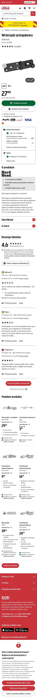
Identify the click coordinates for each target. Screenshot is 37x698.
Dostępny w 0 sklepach (10, 555)
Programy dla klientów (11, 589)
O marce (5, 226)
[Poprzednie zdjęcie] (4, 65)
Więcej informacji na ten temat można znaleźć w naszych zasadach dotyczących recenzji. (19, 255)
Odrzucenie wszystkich (18, 688)
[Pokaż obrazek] (4, 86)
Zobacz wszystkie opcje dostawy (16, 147)
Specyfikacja (7, 219)
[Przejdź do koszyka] (29, 8)
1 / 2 (28, 80)
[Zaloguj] (20, 8)
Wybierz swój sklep (10, 18)
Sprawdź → (24, 25)
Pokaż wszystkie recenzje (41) (18, 383)
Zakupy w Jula (8, 577)
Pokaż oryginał (23, 278)
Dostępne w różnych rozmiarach (25, 440)
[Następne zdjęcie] (32, 65)
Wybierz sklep (10, 161)
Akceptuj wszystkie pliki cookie (18, 683)
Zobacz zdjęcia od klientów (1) (17, 263)
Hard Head (5, 39)
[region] (18, 669)
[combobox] (18, 13)
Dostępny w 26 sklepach (27, 497)
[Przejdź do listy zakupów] (24, 8)
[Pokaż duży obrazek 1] (18, 65)
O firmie (5, 583)
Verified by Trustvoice (17, 389)
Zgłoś (21, 303)
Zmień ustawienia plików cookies (18, 694)
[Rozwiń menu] (34, 8)
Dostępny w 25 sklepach (10, 440)
